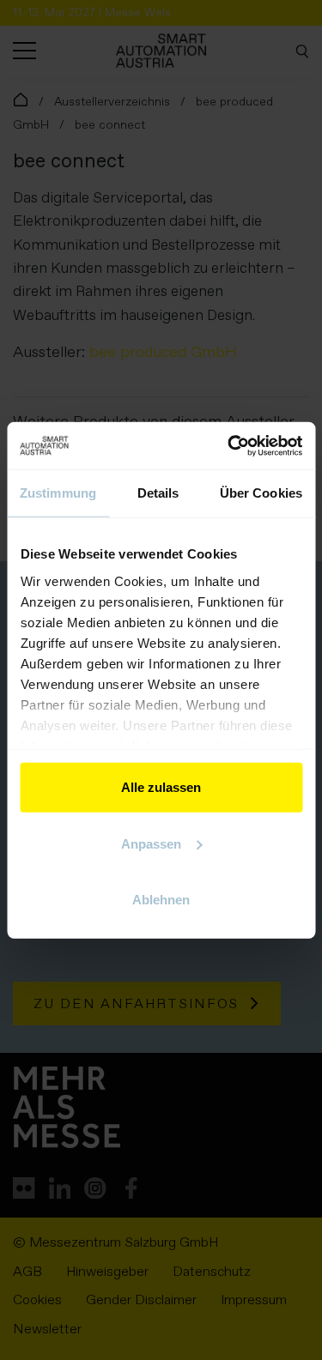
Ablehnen (161, 899)
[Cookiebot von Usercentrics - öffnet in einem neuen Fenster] (229, 445)
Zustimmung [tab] (58, 493)
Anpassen (151, 843)
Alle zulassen (161, 787)
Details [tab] (158, 493)
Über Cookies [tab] (261, 493)
